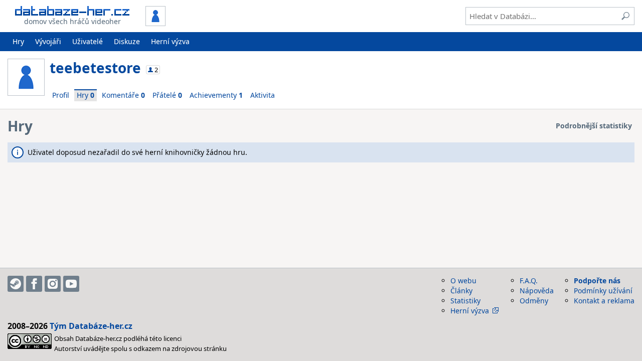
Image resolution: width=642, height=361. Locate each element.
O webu (463, 280)
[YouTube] (71, 284)
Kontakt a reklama (604, 300)
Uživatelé (87, 41)
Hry (18, 41)
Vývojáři (48, 41)
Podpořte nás (597, 280)
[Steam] (16, 284)
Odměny (534, 300)
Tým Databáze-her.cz (91, 325)
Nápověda (537, 290)
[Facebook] (34, 284)
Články (461, 290)
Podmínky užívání (603, 290)
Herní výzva (170, 41)
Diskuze (127, 41)
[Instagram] (53, 284)
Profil (60, 95)
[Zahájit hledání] (625, 16)
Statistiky (465, 300)
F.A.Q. (529, 280)
